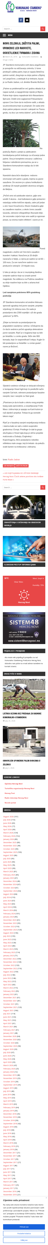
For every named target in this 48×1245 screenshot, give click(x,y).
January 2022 (8, 994)
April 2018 (7, 1140)
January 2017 (8, 1188)
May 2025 (7, 865)
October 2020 (9, 1043)
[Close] (46, 1197)
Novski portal (10, 803)
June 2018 (7, 1133)
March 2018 (8, 1143)
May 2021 (7, 1020)
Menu (10, 35)
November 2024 (10, 884)
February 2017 (9, 1185)
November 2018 (10, 1117)
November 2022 (10, 962)
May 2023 (7, 943)
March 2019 (8, 1104)
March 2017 (8, 1182)
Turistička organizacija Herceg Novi (19, 788)
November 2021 (10, 1001)
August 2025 (8, 855)
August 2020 (8, 1049)
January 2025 (8, 878)
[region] (24, 1221)
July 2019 (7, 1091)
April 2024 (7, 907)
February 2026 (9, 836)
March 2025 (8, 871)
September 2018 (10, 1124)
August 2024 (8, 894)
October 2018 (9, 1120)
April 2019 (7, 1101)
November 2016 (10, 1195)
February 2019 (9, 1107)
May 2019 (7, 1098)
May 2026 (7, 826)
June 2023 (7, 939)
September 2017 (10, 1162)
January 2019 (8, 1111)
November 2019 (10, 1078)
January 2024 (8, 917)
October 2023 (9, 926)
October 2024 (9, 888)
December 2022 (9, 959)
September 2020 (10, 1046)
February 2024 (9, 914)
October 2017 (9, 1159)
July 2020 (7, 1052)
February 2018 (9, 1146)
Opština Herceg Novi (14, 784)
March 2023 (8, 949)
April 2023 (7, 946)
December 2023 (9, 920)
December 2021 (9, 997)
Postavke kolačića (24, 1234)
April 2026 (7, 829)
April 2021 (7, 1023)
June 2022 (7, 978)
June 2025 (7, 862)
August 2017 (8, 1165)
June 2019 (7, 1094)
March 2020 (8, 1065)
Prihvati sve (24, 1227)
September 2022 (10, 968)
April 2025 (7, 868)
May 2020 (7, 1059)
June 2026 (7, 823)
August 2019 (8, 1088)
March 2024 (8, 910)
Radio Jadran (14, 460)
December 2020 (9, 1036)
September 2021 (10, 1007)
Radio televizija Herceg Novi (16, 798)
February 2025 (9, 875)
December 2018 (9, 1114)
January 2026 (8, 839)
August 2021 (8, 1010)
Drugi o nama (8, 60)
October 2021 (9, 1004)
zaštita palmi (22, 466)
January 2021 (8, 1033)
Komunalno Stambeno (30, 57)
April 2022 (7, 985)
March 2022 (8, 988)
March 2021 (8, 1027)
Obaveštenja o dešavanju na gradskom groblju (22, 523)
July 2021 (7, 1014)
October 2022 (9, 965)
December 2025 (9, 842)
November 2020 (10, 1039)
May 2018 (7, 1136)
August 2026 (8, 817)
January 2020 (8, 1072)
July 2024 (7, 897)
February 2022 (9, 991)
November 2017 (10, 1156)
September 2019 (10, 1085)
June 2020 (7, 1056)
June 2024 (7, 901)
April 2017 (7, 1178)
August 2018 (8, 1127)
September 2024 (10, 891)
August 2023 (8, 933)
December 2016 (9, 1191)
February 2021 (9, 1030)
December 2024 (9, 881)
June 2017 (7, 1172)
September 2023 (10, 930)
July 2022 (7, 975)
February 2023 (9, 952)
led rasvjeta (9, 466)
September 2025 (10, 852)
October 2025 (9, 849)
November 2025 (10, 846)
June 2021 (7, 1017)
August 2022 (8, 972)
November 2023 (10, 923)
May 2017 (7, 1175)
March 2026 (8, 833)
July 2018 (7, 1130)
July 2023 (7, 936)
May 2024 (7, 904)
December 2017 (9, 1153)
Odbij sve (24, 1240)
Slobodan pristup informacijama (20, 565)
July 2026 (7, 820)
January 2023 (8, 955)
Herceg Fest (10, 793)
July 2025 (7, 858)
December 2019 (9, 1075)
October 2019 (9, 1082)
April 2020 (7, 1062)
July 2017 (7, 1169)
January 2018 (8, 1149)
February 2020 (9, 1069)
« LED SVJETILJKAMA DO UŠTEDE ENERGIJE (21, 473)
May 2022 (7, 981)
